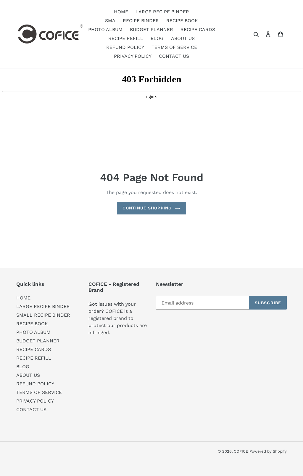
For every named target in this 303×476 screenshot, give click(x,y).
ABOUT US (28, 375)
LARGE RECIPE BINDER (43, 306)
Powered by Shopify (268, 451)
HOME (23, 298)
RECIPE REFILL (33, 358)
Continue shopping (147, 208)
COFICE (241, 451)
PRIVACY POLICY (35, 401)
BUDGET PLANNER (37, 341)
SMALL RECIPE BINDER (43, 315)
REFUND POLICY (35, 384)
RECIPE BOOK (32, 323)
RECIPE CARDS (33, 349)
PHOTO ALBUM (33, 332)
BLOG (22, 366)
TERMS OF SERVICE (39, 392)
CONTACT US (31, 409)
